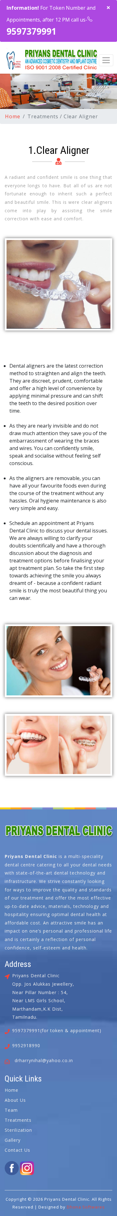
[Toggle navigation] (106, 60)
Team (11, 1110)
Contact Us (17, 1150)
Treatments (18, 1120)
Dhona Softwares (86, 1207)
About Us (15, 1100)
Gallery (13, 1140)
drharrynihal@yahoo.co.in (44, 1060)
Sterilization (18, 1130)
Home (12, 116)
